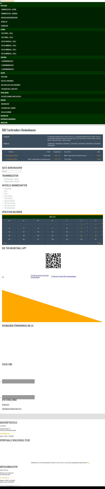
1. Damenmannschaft (7, 61)
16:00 (98, 155)
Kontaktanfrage (4, 433)
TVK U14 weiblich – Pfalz (8, 41)
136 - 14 (57, 155)
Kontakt (3, 100)
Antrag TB (4, 21)
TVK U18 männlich (9, 208)
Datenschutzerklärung (8, 119)
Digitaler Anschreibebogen (9, 17)
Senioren (3, 57)
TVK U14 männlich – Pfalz (8, 45)
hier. (88, 462)
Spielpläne (4, 76)
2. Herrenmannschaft (7, 69)
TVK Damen (7, 188)
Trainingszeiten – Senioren (9, 13)
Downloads (4, 26)
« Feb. (5, 243)
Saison (3, 73)
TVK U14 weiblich (9, 200)
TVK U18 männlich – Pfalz (8, 53)
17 (95, 232)
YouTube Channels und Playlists (11, 96)
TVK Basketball (9, 485)
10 (95, 228)
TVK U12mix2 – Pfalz (7, 37)
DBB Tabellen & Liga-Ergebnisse (10, 85)
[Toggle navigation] (1, 3)
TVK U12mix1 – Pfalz (7, 33)
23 (81, 235)
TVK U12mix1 (8, 196)
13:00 (98, 159)
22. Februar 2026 (11, 159)
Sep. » (100, 243)
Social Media (5, 93)
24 (95, 235)
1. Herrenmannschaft (7, 65)
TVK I (5, 191)
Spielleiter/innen (6, 112)
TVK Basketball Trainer (8, 108)
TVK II (5, 193)
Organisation (5, 104)
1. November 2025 (11, 155)
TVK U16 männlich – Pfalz (8, 49)
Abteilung (4, 6)
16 (81, 232)
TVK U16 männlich (9, 205)
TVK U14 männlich (9, 203)
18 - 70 (57, 159)
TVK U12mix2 (8, 198)
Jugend (3, 29)
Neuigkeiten (4, 116)
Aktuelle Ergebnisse (7, 81)
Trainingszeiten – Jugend (8, 9)
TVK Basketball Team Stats (9, 89)
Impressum (4, 123)
